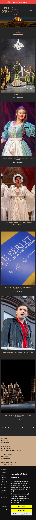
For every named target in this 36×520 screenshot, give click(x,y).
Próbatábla (5, 456)
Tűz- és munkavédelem (8, 464)
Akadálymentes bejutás (8, 462)
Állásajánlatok (6, 446)
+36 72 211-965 (6, 479)
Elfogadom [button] (21, 506)
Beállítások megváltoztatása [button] (21, 514)
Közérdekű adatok (7, 448)
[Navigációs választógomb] (30, 10)
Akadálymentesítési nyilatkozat (11, 450)
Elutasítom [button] (21, 510)
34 (33, 428)
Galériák (4, 438)
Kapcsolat (4, 440)
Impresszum (5, 442)
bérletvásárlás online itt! (18, 2)
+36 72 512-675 (6, 483)
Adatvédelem (5, 458)
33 (29, 428)
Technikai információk (8, 454)
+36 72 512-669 (6, 481)
